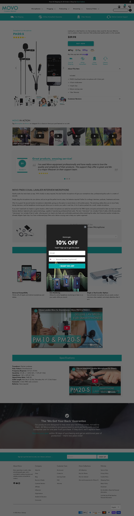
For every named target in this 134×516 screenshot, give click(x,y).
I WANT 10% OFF (67, 266)
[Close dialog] (85, 227)
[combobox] (52, 259)
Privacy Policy (56, 279)
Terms (64, 279)
